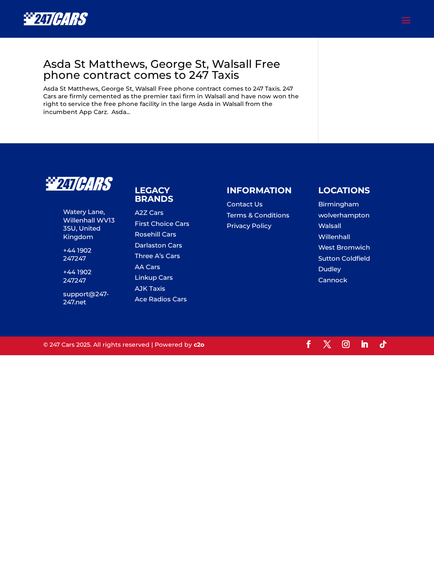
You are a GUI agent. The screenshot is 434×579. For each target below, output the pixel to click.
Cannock (332, 280)
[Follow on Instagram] (345, 344)
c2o (199, 344)
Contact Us (245, 204)
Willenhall (334, 237)
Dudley (329, 269)
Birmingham (338, 204)
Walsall (329, 226)
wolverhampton (344, 215)
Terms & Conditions (258, 215)
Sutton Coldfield (344, 258)
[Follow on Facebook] (308, 344)
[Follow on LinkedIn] (364, 344)
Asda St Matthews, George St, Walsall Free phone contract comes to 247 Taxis (161, 69)
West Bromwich (344, 247)
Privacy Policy (249, 226)
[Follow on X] (327, 344)
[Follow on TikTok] (383, 344)
